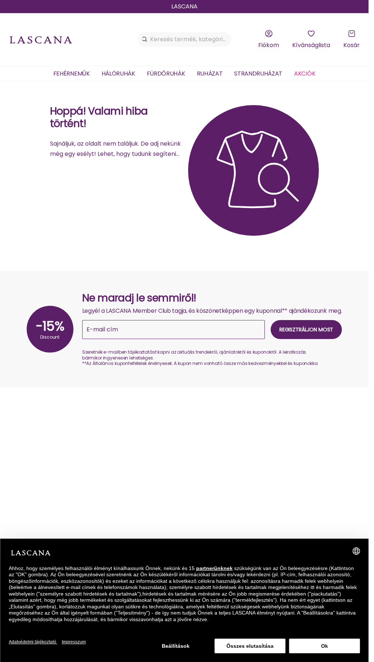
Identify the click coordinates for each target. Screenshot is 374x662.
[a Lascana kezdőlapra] (41, 39)
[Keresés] (144, 39)
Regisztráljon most (306, 329)
